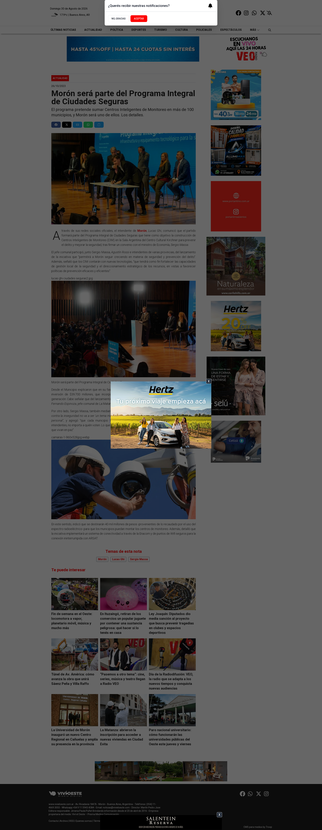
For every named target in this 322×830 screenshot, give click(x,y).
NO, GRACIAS (119, 18)
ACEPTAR (139, 18)
